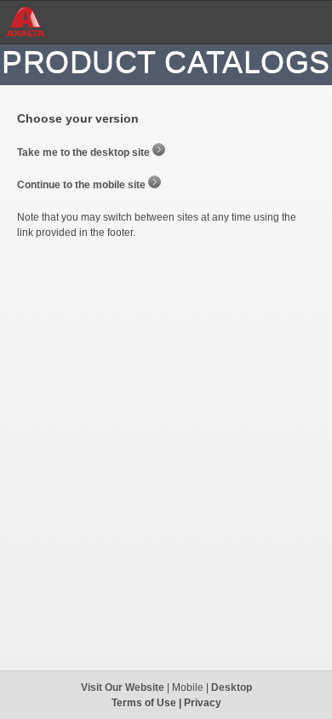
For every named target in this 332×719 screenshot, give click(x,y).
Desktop (231, 687)
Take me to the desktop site (83, 152)
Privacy (202, 703)
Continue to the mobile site (81, 185)
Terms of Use (144, 703)
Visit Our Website (122, 687)
